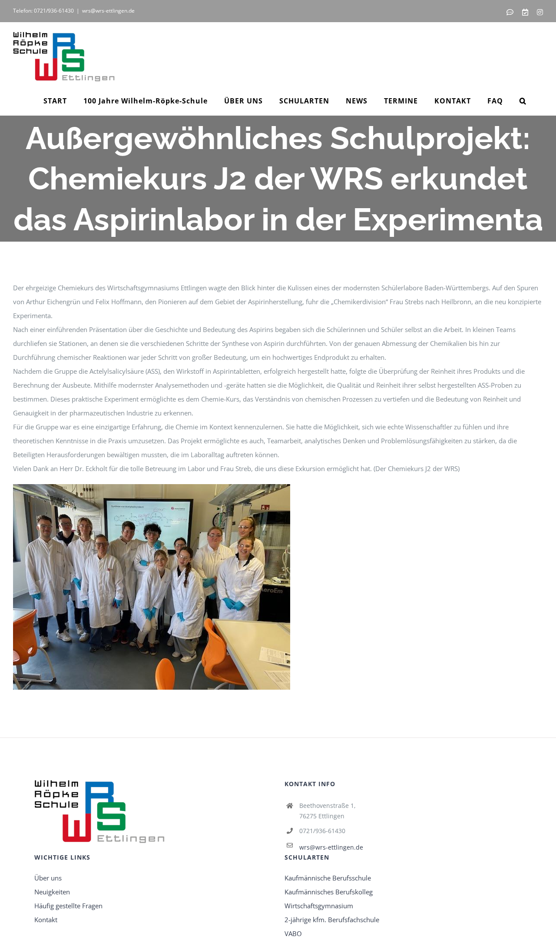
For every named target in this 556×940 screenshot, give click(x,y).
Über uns (48, 878)
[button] (523, 101)
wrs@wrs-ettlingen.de (108, 10)
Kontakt (45, 919)
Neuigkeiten (52, 891)
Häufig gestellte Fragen (68, 905)
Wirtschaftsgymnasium (319, 905)
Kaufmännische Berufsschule (328, 878)
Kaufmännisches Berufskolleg (329, 891)
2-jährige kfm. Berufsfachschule (332, 919)
